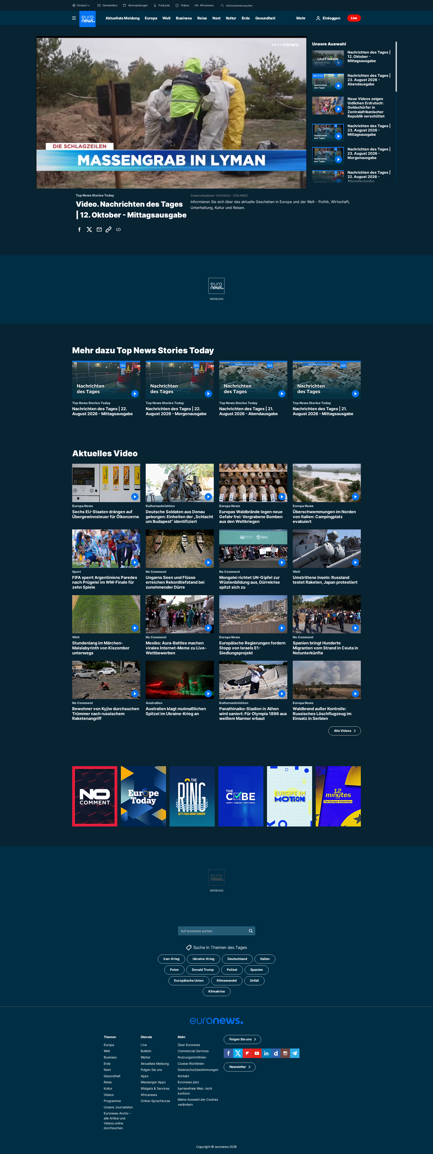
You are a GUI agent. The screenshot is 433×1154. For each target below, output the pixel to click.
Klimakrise (216, 991)
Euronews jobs (188, 1082)
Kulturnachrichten (160, 506)
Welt (166, 18)
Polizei (232, 969)
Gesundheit (265, 18)
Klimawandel (227, 980)
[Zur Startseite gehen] (87, 19)
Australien (154, 703)
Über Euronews (189, 1045)
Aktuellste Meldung (122, 18)
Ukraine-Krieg (203, 959)
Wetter (145, 1057)
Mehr (182, 1037)
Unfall (254, 980)
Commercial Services (193, 1051)
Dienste (146, 1037)
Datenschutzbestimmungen (198, 1070)
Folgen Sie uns (151, 1070)
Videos (109, 1094)
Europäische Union (189, 980)
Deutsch (82, 5)
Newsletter (237, 1067)
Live (354, 18)
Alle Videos (342, 731)
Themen (110, 1037)
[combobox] (245, 5)
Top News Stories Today (91, 403)
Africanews (149, 1094)
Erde (246, 18)
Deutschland (237, 959)
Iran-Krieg (172, 959)
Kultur (231, 18)
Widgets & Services (155, 1088)
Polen (174, 969)
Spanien (256, 969)
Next (216, 18)
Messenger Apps (153, 1082)
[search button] (222, 5)
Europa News (82, 506)
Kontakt (183, 1076)
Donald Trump (203, 969)
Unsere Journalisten (118, 1107)
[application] (171, 112)
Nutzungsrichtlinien (192, 1057)
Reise (202, 18)
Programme (112, 1101)
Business (184, 18)
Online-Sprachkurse (155, 1101)
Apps (144, 1076)
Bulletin (146, 1051)
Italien (265, 959)
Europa (151, 18)
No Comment (156, 571)
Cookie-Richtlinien (191, 1063)
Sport (76, 571)
